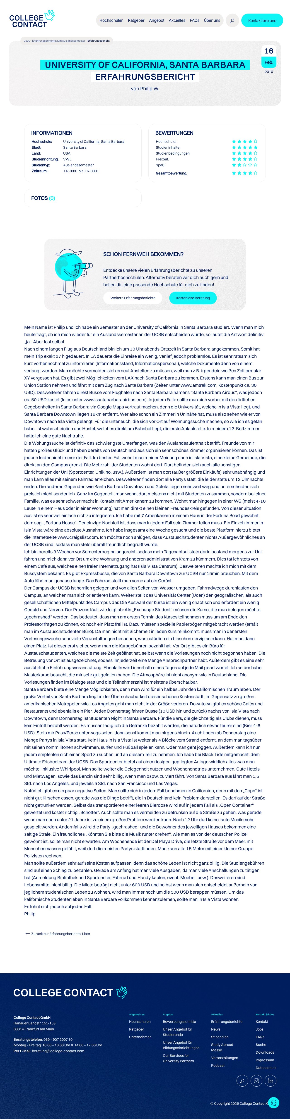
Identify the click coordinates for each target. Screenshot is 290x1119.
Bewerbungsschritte (179, 1021)
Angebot (156, 20)
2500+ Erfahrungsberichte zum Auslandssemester (54, 40)
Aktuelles (177, 20)
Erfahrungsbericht (98, 40)
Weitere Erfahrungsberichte (132, 298)
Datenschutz (266, 1067)
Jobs (259, 1029)
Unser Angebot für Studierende (177, 1032)
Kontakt (262, 1021)
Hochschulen (140, 1021)
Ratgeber (136, 1029)
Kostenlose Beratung (193, 298)
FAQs (194, 20)
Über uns (212, 20)
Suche (261, 1044)
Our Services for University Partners (178, 1058)
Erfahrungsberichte (226, 1021)
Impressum (265, 1060)
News (215, 1029)
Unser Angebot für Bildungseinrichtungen (181, 1045)
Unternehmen (140, 1037)
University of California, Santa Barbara (93, 141)
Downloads (265, 1052)
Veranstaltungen (224, 1057)
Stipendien (220, 1037)
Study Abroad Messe (222, 1047)
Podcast (218, 1065)
